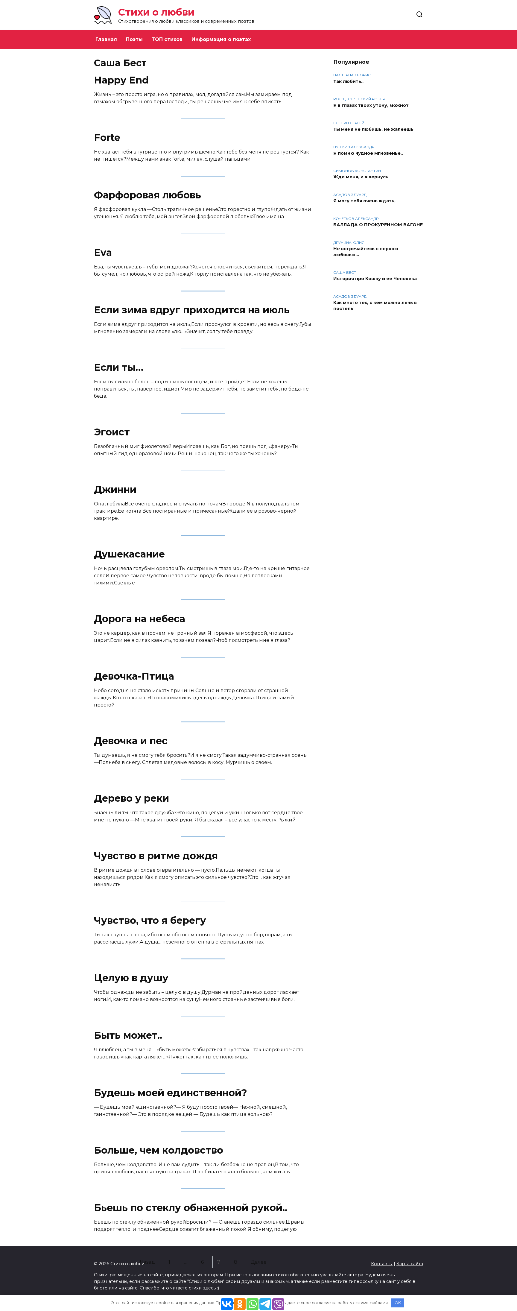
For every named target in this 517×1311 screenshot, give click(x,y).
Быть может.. (128, 1035)
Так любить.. (348, 81)
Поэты (134, 39)
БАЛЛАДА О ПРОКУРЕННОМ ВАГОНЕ (378, 225)
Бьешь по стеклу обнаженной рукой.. (190, 1207)
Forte (107, 137)
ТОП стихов (167, 39)
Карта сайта (409, 1263)
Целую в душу (131, 978)
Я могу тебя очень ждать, (364, 201)
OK (398, 1302)
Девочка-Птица (134, 676)
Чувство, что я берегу (150, 920)
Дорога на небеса (139, 619)
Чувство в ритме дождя (156, 856)
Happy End (121, 80)
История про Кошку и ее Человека (375, 279)
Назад (147, 1262)
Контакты (382, 1263)
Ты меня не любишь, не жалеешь (373, 129)
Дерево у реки (131, 798)
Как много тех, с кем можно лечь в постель (375, 306)
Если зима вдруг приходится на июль (192, 310)
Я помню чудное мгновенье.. (368, 153)
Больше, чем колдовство (158, 1150)
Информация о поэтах (221, 39)
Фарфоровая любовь (147, 195)
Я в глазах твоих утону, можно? (371, 105)
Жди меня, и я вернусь (360, 177)
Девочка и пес (131, 741)
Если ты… (118, 367)
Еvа (103, 252)
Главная (106, 39)
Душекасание (129, 554)
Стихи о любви (156, 12)
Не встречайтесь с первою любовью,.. (365, 252)
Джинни (115, 489)
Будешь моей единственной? (170, 1093)
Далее (259, 1262)
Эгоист (112, 432)
